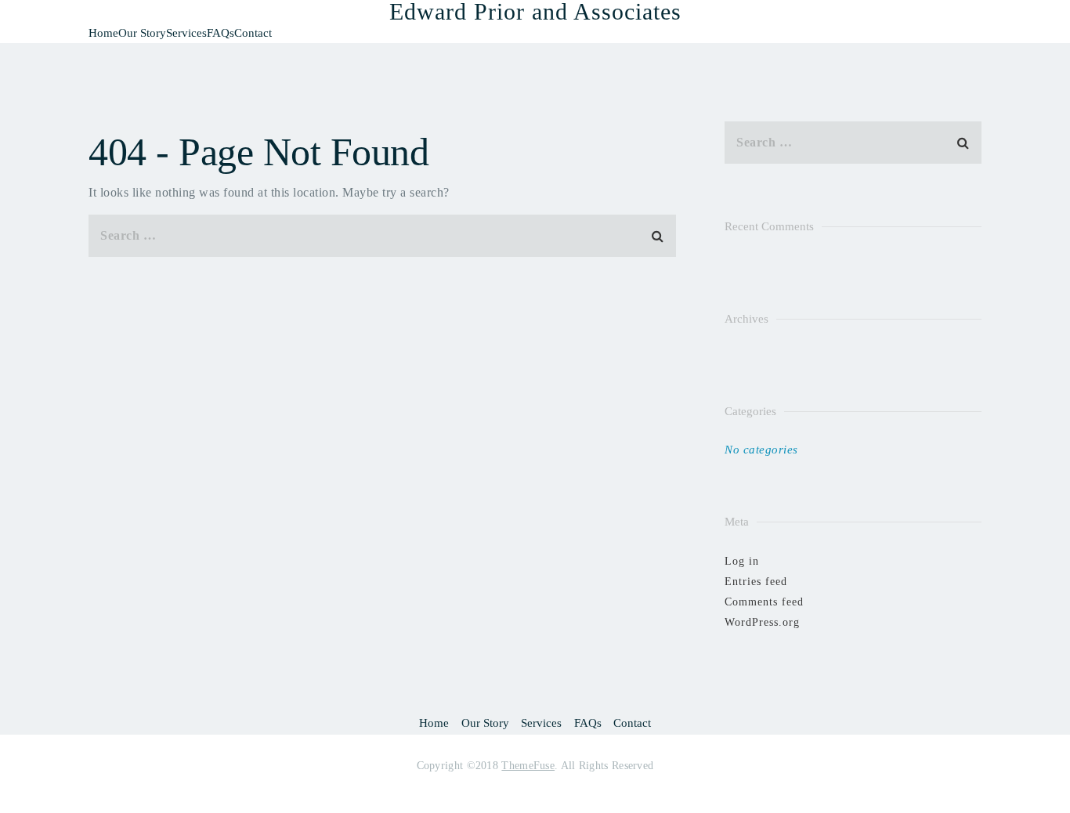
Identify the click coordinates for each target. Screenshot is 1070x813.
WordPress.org (762, 622)
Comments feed (764, 602)
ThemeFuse (528, 765)
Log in (742, 561)
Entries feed (756, 581)
